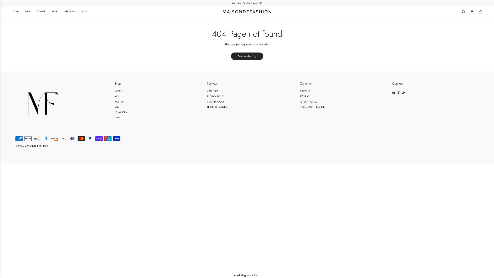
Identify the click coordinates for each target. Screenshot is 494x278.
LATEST (118, 91)
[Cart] (480, 12)
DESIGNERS (120, 112)
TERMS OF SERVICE (217, 107)
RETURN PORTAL (308, 101)
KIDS (116, 107)
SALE (117, 117)
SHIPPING (305, 91)
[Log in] (472, 12)
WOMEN (119, 101)
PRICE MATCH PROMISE (312, 107)
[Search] (463, 12)
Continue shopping (247, 56)
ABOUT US (212, 91)
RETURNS (305, 96)
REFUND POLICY (215, 101)
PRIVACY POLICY (215, 96)
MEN (116, 96)
